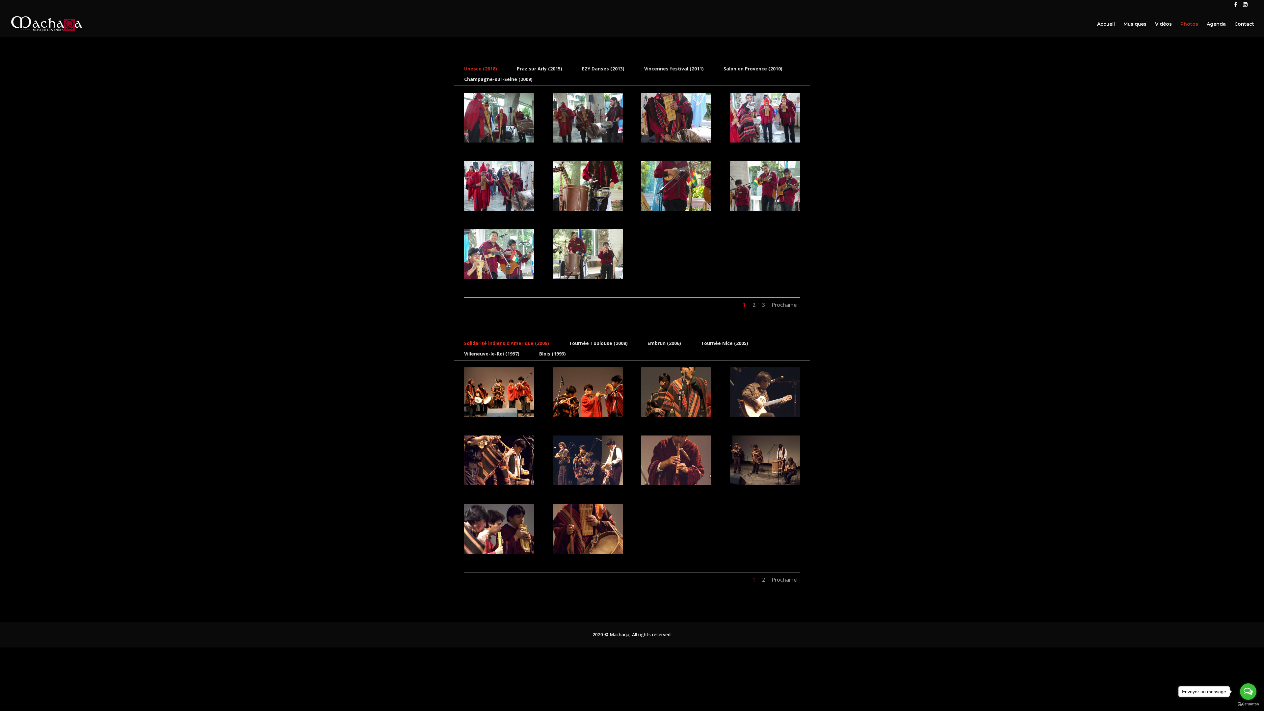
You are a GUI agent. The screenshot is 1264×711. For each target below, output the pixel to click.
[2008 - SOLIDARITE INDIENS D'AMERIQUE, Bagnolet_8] (765, 483)
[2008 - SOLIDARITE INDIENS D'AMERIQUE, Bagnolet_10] (588, 552)
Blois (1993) (552, 354)
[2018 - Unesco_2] (588, 141)
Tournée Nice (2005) (724, 343)
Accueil (1106, 24)
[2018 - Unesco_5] (588, 209)
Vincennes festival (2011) (674, 69)
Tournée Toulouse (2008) (598, 343)
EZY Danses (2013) (603, 69)
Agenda (1216, 24)
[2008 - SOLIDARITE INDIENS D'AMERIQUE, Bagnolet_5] (499, 483)
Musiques (1134, 24)
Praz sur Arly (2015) (539, 69)
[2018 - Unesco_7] (765, 209)
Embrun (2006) (664, 343)
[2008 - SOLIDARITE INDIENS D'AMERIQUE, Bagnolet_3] (676, 415)
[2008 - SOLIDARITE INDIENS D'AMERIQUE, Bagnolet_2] (588, 415)
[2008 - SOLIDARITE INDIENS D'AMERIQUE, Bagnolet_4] (765, 415)
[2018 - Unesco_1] (499, 141)
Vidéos (1163, 24)
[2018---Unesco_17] (499, 209)
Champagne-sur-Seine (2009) (498, 79)
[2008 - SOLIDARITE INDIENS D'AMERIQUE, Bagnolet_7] (676, 483)
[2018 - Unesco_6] (676, 209)
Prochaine (784, 304)
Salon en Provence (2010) (753, 69)
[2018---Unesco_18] (765, 141)
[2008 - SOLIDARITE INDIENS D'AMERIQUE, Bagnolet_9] (499, 552)
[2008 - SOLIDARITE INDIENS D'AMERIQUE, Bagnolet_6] (588, 483)
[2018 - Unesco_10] (588, 277)
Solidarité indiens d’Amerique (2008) (506, 343)
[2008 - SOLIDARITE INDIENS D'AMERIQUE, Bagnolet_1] (499, 415)
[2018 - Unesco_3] (676, 141)
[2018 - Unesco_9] (499, 277)
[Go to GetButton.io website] (1248, 704)
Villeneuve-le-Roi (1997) (491, 354)
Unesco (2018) (480, 69)
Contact (1244, 24)
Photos (1189, 24)
